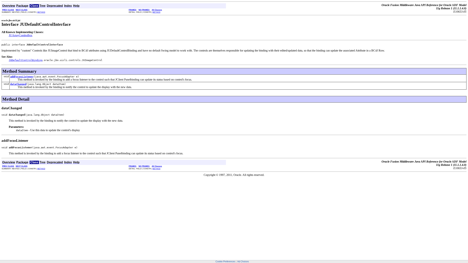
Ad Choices (243, 261)
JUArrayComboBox (20, 35)
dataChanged (18, 84)
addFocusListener (22, 76)
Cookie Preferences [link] (225, 261)
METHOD (41, 12)
